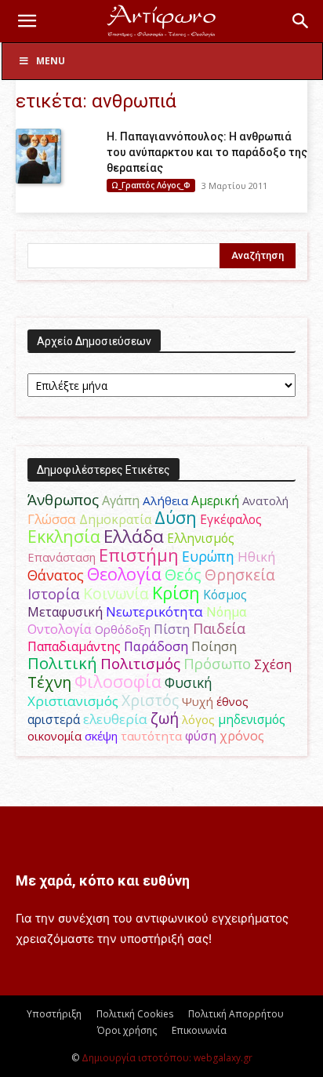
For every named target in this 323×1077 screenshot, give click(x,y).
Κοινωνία (116, 593)
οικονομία (54, 736)
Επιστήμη (139, 555)
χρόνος (242, 735)
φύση (200, 735)
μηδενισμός (251, 719)
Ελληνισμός (200, 538)
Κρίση (176, 592)
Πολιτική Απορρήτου (236, 1014)
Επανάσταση (61, 557)
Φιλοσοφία (118, 681)
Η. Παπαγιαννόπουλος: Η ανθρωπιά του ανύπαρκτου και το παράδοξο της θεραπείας (207, 152)
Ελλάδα (133, 536)
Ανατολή (265, 500)
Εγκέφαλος (231, 519)
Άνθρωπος (63, 499)
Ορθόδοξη (123, 629)
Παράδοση (156, 646)
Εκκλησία (63, 536)
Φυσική (188, 682)
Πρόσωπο (217, 663)
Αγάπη (121, 500)
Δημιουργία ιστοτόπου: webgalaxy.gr (167, 1057)
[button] (27, 21)
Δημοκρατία (115, 519)
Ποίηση (214, 646)
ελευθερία (115, 719)
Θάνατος (55, 575)
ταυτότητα (151, 736)
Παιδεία (219, 628)
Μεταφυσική (65, 611)
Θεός (183, 574)
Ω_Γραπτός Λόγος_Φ (151, 185)
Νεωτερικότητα (154, 611)
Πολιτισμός (140, 663)
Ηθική (256, 557)
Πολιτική (62, 663)
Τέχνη (49, 682)
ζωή (165, 718)
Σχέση (273, 664)
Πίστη (172, 629)
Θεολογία (124, 573)
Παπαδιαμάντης (74, 646)
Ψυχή (197, 701)
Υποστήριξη (54, 1014)
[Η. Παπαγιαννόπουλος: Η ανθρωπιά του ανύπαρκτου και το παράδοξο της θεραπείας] (38, 156)
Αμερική (215, 500)
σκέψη (101, 736)
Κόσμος (225, 594)
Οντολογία (59, 629)
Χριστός (150, 700)
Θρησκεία (240, 574)
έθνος (232, 701)
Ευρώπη (208, 556)
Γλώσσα (51, 519)
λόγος (198, 719)
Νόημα (226, 611)
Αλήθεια (165, 500)
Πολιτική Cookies (134, 1014)
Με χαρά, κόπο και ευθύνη (103, 880)
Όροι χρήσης (127, 1030)
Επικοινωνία (199, 1030)
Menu (50, 60)
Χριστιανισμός (72, 701)
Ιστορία (53, 593)
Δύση (175, 517)
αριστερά (53, 719)
